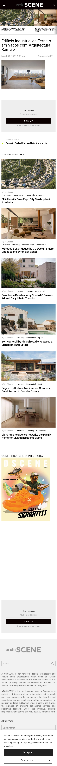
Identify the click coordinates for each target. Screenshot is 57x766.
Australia (6, 245)
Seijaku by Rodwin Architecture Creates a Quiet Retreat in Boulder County (26, 389)
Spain (40, 338)
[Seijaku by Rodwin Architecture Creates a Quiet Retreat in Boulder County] (28, 366)
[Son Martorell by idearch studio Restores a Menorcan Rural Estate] (28, 319)
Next (55, 21)
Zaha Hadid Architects (35, 195)
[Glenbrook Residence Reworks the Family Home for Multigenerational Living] (28, 412)
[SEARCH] (54, 4)
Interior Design (28, 245)
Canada (20, 291)
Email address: (29, 110)
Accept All (28, 752)
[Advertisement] (28, 562)
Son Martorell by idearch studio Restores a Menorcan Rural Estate (26, 343)
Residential (41, 245)
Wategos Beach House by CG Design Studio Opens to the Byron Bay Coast (27, 250)
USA (40, 384)
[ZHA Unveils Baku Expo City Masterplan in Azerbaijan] (17, 17)
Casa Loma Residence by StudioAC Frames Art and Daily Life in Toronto (27, 297)
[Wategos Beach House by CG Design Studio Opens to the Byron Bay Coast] (28, 223)
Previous (1, 21)
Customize (27, 760)
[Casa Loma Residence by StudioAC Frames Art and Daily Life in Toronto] (28, 273)
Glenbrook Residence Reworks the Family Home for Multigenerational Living (26, 436)
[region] (28, 748)
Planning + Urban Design (13, 195)
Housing (16, 245)
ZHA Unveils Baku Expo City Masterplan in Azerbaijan (13, 29)
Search (53, 664)
